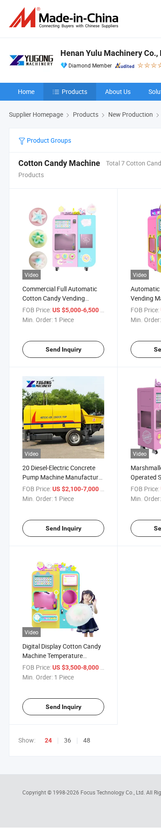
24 (48, 740)
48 (86, 740)
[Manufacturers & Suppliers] (65, 17)
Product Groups (48, 140)
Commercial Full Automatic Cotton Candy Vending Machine (59, 298)
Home (26, 91)
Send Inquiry (63, 349)
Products (74, 91)
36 (67, 740)
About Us (118, 91)
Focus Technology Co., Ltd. (113, 792)
